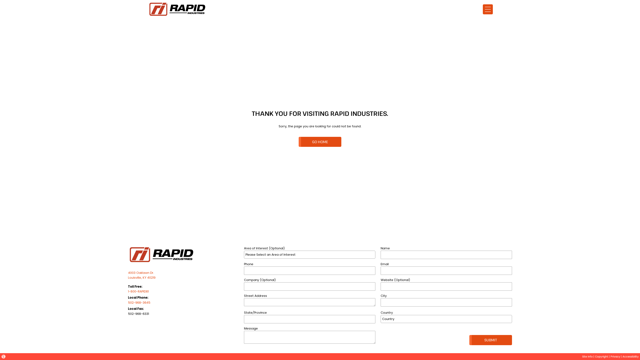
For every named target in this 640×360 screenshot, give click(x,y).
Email (385, 264)
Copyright (601, 356)
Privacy (615, 356)
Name (385, 248)
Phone (248, 264)
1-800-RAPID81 (138, 291)
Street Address (255, 296)
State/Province (255, 312)
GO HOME (320, 141)
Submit (490, 340)
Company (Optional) (260, 280)
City (384, 296)
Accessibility (630, 356)
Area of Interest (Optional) (264, 248)
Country (387, 312)
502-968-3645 (139, 302)
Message (251, 328)
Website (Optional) (395, 280)
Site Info (587, 356)
